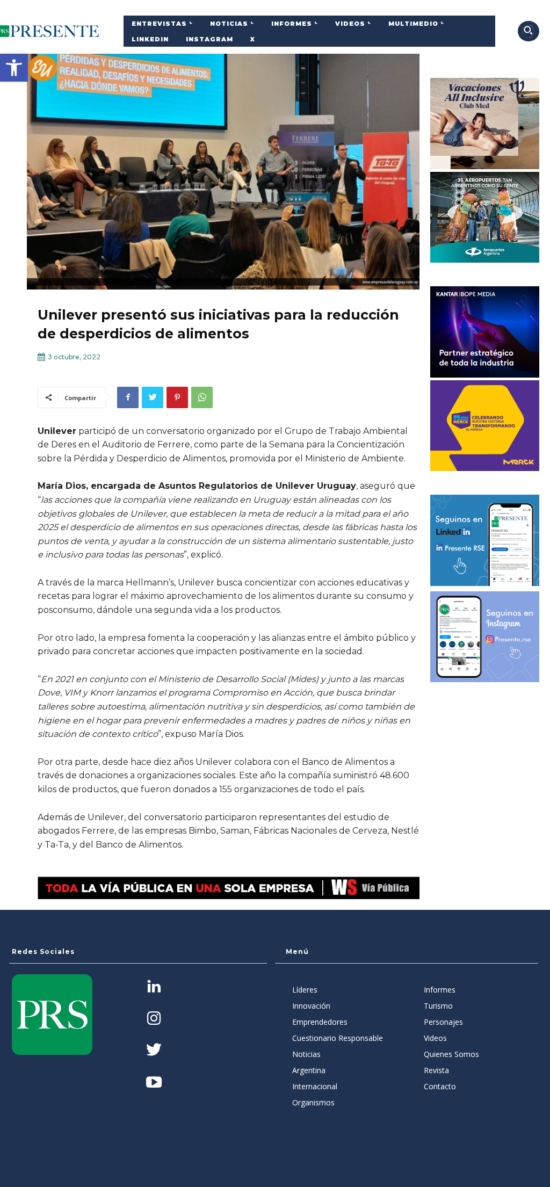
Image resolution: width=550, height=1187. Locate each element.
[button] (14, 68)
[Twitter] (152, 397)
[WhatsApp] (202, 397)
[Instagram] (154, 1019)
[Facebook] (128, 397)
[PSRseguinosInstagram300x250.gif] (485, 637)
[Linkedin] (154, 987)
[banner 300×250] (485, 217)
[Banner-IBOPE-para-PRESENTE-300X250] (485, 332)
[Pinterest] (177, 397)
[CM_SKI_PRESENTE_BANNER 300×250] (485, 123)
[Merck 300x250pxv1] (485, 426)
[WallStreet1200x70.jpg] (228, 888)
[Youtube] (154, 1083)
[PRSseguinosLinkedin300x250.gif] (485, 540)
